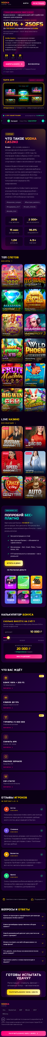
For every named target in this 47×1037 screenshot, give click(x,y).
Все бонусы (33, 64)
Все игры (5, 261)
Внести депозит (23, 656)
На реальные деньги (16, 570)
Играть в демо (14, 563)
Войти (26, 3)
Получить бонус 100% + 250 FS (23, 992)
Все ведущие (7, 423)
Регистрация (38, 3)
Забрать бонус (13, 64)
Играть (36, 1030)
